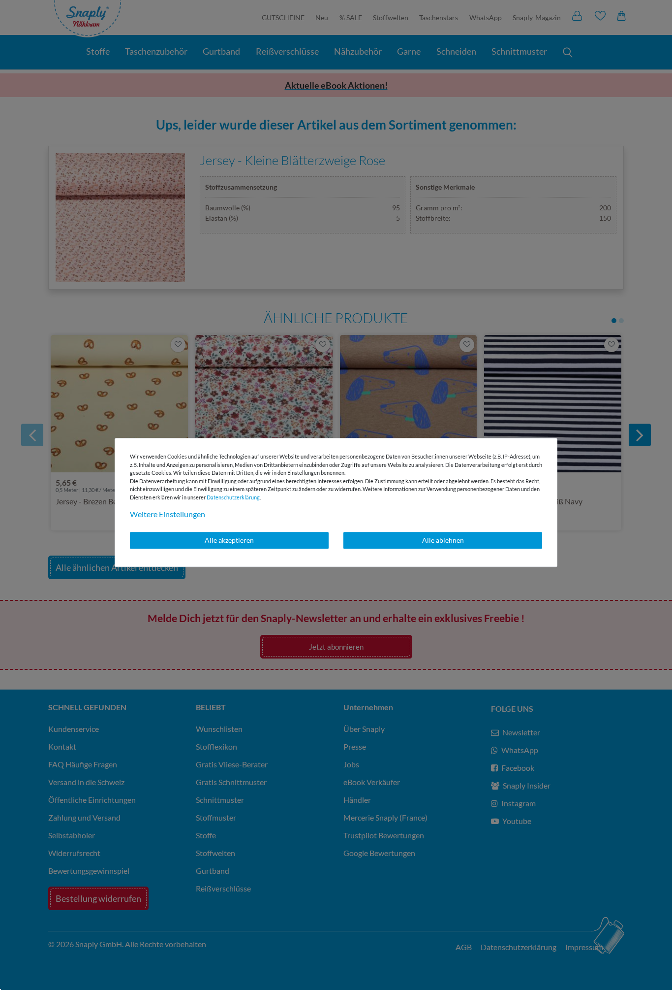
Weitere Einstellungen (167, 514)
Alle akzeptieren (229, 540)
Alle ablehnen (443, 540)
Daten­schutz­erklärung (233, 497)
